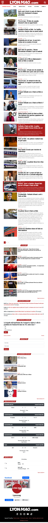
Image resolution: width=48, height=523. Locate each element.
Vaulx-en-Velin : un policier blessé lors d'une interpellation (30, 163)
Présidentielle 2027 (22, 366)
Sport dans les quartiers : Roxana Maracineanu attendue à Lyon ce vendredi (30, 50)
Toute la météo (40, 472)
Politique (29, 6)
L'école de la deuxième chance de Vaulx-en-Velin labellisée (30, 229)
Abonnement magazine (6, 6)
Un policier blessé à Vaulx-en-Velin (28, 211)
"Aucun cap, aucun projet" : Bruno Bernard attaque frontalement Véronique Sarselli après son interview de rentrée (29, 250)
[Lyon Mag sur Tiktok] (31, 515)
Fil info (14, 6)
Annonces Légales (22, 6)
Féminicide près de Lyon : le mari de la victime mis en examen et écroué (29, 41)
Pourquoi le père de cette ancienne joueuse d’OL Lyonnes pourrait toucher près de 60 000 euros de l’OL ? (30, 291)
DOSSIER (19, 356)
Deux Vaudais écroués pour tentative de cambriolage (29, 150)
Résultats (42, 335)
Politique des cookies (24, 518)
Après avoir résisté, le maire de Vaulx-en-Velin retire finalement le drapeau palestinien (30, 13)
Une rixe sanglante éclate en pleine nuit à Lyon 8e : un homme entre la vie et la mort (31, 274)
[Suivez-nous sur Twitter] (20, 515)
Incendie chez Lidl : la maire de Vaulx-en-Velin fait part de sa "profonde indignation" (30, 173)
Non (5, 328)
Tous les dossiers (40, 398)
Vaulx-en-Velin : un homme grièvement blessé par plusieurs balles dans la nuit (30, 283)
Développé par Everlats (24, 520)
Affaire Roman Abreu (22, 358)
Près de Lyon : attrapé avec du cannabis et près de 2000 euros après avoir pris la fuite (31, 71)
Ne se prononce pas (8, 330)
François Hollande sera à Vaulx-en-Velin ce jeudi (30, 93)
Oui (5, 326)
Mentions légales (17, 518)
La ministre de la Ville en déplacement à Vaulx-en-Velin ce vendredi (29, 60)
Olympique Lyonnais (22, 383)
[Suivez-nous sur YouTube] (27, 515)
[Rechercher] (44, 3)
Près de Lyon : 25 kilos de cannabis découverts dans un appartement (28, 22)
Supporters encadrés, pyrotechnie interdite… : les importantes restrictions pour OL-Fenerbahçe (31, 266)
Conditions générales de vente (38, 518)
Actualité (20, 227)
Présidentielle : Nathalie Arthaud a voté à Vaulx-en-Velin (30, 195)
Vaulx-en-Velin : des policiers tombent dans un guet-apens (30, 140)
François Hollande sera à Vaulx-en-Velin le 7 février (30, 103)
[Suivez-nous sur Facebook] (17, 489)
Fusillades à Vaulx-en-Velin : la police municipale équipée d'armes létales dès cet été (30, 128)
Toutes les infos (40, 298)
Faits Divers (36, 6)
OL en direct (20, 264)
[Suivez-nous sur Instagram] (24, 515)
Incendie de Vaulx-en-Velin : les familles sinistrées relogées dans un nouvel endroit (30, 30)
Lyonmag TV (44, 6)
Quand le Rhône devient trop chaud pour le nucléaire (25, 311)
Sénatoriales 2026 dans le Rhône (24, 374)
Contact (30, 518)
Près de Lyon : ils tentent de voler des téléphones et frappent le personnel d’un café (30, 82)
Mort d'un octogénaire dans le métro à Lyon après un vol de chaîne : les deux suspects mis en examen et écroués (30, 258)
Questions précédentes (7, 335)
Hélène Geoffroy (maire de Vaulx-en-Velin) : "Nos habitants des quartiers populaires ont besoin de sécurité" (30, 115)
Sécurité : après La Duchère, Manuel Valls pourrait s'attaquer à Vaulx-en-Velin (30, 184)
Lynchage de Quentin (22, 391)
